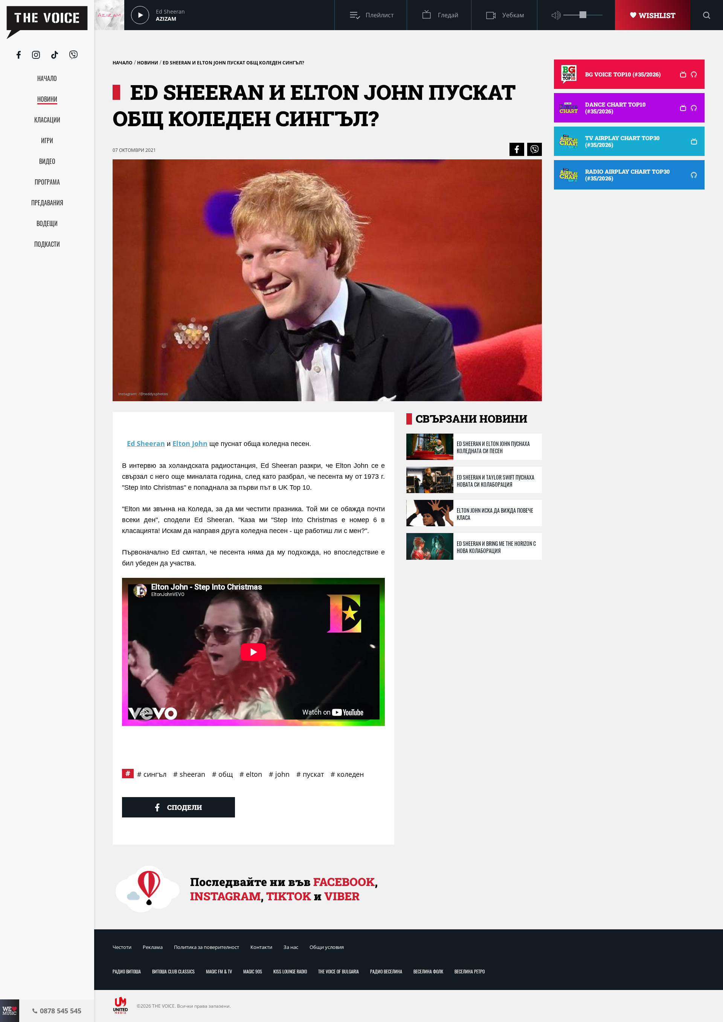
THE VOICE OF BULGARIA (338, 971)
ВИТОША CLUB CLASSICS (173, 971)
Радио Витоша (127, 971)
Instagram (225, 896)
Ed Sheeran (146, 443)
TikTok (288, 896)
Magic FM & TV (219, 971)
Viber (342, 896)
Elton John (189, 443)
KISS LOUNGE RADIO (290, 971)
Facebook (344, 881)
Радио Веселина (386, 971)
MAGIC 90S (252, 971)
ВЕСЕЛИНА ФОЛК (428, 971)
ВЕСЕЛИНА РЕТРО (470, 971)
